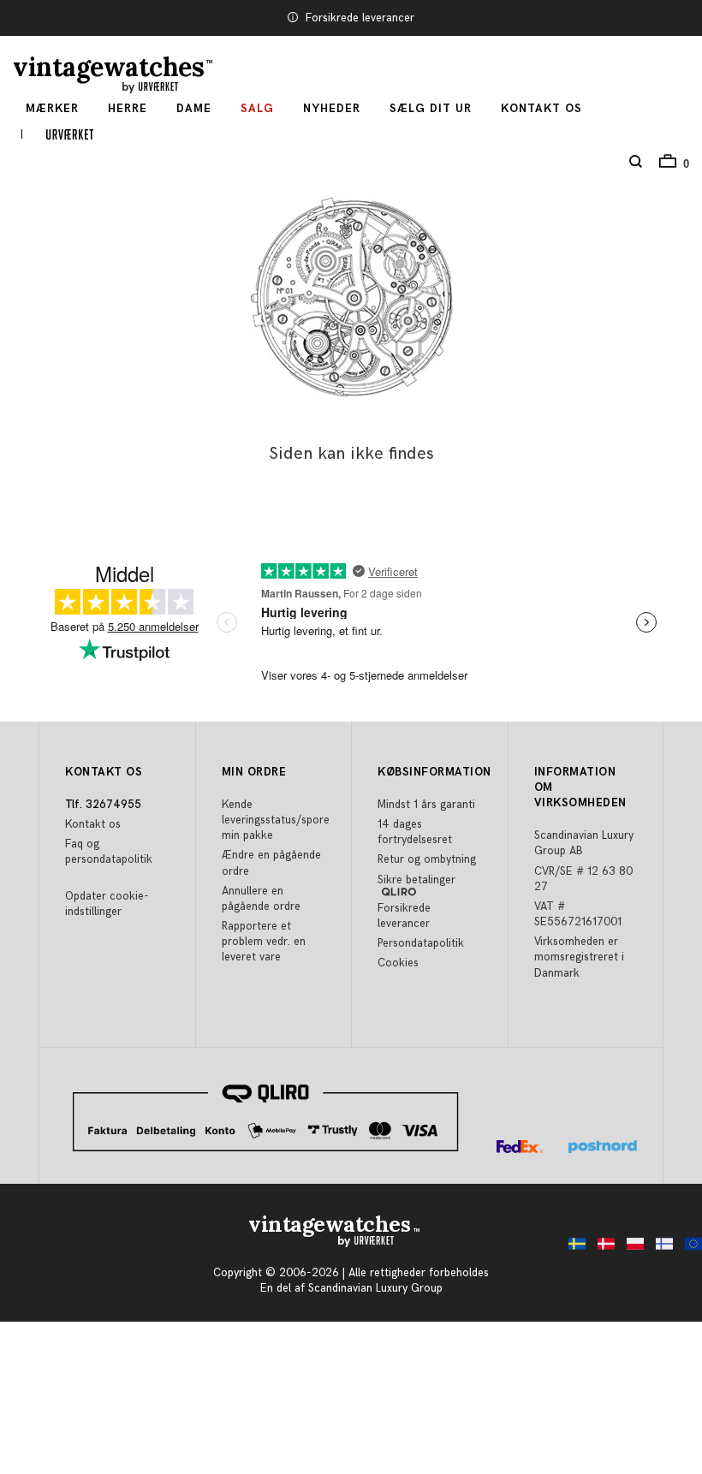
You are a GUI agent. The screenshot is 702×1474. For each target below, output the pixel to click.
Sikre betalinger (416, 880)
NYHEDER (331, 109)
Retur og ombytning (427, 859)
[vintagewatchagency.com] (689, 1248)
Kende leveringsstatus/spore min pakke (276, 820)
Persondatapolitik (421, 943)
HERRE (127, 109)
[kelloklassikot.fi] (660, 1248)
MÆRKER (52, 109)
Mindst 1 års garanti (426, 804)
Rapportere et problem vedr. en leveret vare (264, 941)
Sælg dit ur (431, 109)
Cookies (398, 963)
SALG (257, 109)
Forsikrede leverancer (360, 18)
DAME (193, 109)
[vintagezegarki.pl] (631, 1248)
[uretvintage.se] (573, 1248)
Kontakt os (541, 109)
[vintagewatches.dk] (602, 1248)
